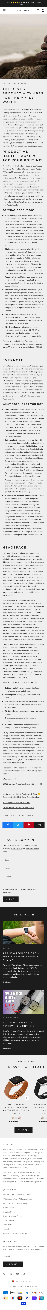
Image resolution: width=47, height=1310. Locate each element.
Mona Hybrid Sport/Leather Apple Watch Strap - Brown (16, 1107)
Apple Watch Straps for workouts (16, 802)
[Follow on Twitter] (4, 1273)
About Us (6, 1229)
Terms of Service (32, 848)
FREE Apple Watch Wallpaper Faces (17, 1199)
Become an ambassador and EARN (17, 1195)
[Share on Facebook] (8, 825)
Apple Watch (10, 1018)
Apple (24, 83)
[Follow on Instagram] (10, 1273)
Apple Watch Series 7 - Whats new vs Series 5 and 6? (21, 956)
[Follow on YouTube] (17, 1273)
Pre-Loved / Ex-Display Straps (15, 1233)
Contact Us (7, 1225)
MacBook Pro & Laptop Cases (15, 1203)
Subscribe (12, 1264)
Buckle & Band (20, 797)
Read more (7, 982)
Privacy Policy (16, 848)
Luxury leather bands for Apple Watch (18, 807)
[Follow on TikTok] (24, 1273)
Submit (10, 899)
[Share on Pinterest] (29, 825)
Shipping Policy (9, 1212)
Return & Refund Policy (12, 1216)
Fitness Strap (16, 1067)
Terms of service (9, 1220)
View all (23, 1130)
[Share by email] (39, 825)
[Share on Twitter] (18, 825)
